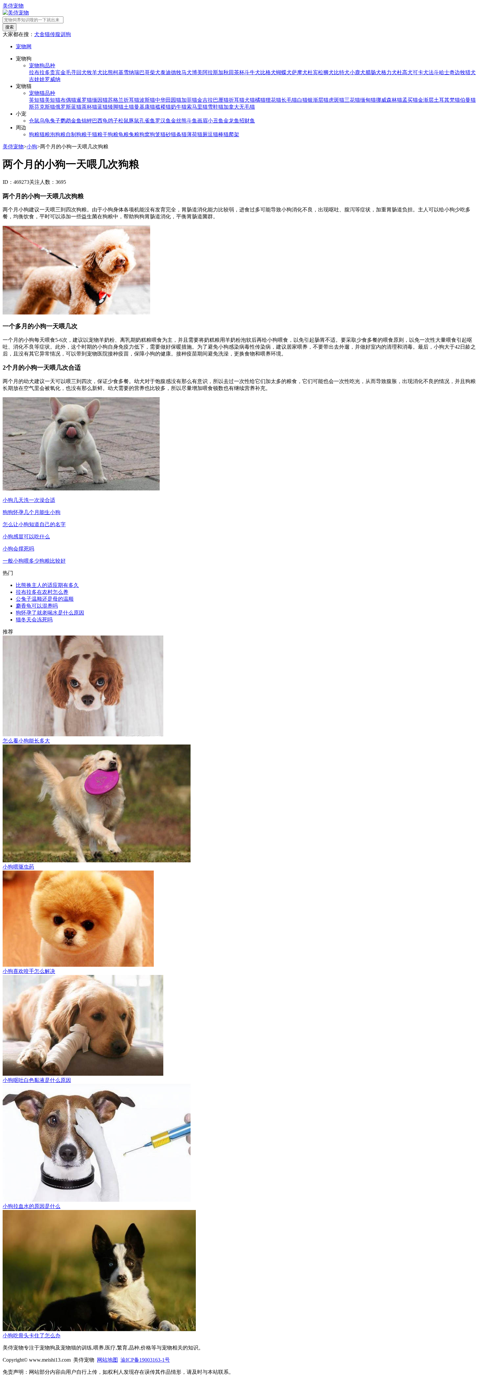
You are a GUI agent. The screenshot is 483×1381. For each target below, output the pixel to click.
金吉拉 (205, 100)
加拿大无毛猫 (239, 107)
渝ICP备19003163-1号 (145, 1360)
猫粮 (44, 134)
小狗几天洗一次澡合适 (29, 500)
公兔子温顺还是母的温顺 (45, 599)
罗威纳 (52, 79)
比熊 (108, 72)
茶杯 (239, 72)
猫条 (176, 134)
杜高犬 (405, 72)
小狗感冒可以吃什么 (26, 536)
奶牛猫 (179, 107)
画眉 (202, 120)
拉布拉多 (39, 72)
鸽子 (113, 120)
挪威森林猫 (389, 100)
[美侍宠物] (16, 12)
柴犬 (155, 72)
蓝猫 (102, 107)
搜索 (9, 27)
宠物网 (24, 46)
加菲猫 (189, 100)
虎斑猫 (336, 100)
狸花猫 (273, 100)
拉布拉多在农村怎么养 (42, 592)
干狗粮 (110, 134)
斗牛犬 (252, 72)
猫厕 (202, 134)
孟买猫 (410, 100)
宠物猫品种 (42, 93)
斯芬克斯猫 (42, 107)
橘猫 (260, 100)
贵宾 (55, 72)
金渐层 (426, 100)
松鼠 (123, 120)
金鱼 (76, 120)
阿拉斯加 (212, 72)
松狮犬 (326, 72)
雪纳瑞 (131, 72)
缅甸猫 (368, 100)
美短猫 (52, 100)
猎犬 (470, 72)
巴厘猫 (221, 100)
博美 (197, 72)
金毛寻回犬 (73, 72)
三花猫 (352, 100)
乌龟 (44, 120)
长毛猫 (289, 100)
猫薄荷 (189, 134)
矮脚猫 (116, 107)
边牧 (460, 72)
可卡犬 (420, 72)
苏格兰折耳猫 (123, 100)
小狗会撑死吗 (18, 548)
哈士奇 (447, 72)
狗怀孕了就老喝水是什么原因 (50, 612)
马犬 (186, 72)
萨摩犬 (300, 72)
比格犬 (268, 72)
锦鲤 (86, 120)
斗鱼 (192, 120)
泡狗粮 (58, 134)
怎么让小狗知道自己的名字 (34, 524)
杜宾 (313, 72)
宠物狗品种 (42, 65)
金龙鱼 (231, 120)
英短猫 (37, 100)
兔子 (55, 120)
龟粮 (123, 134)
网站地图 (107, 1360)
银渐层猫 (318, 100)
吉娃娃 (37, 79)
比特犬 (342, 72)
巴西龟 (100, 120)
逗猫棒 (215, 134)
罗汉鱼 (163, 120)
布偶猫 (68, 100)
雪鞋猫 (215, 107)
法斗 (433, 72)
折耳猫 (236, 100)
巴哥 (144, 72)
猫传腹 (52, 34)
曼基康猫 (144, 107)
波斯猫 (147, 100)
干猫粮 (95, 134)
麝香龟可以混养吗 (37, 606)
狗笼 (155, 134)
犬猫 (249, 100)
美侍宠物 (13, 6)
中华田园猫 (168, 100)
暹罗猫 (84, 100)
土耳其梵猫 (447, 100)
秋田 (228, 72)
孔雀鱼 (147, 120)
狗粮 (34, 134)
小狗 (32, 146)
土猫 (129, 107)
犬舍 (39, 34)
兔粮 (134, 134)
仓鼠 (34, 120)
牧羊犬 (95, 72)
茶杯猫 (89, 107)
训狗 (65, 34)
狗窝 (144, 134)
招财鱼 (247, 120)
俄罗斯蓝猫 (68, 107)
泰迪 (165, 72)
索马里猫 (197, 107)
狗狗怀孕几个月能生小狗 (31, 512)
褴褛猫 (163, 107)
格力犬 (389, 72)
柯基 (118, 72)
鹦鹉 (65, 120)
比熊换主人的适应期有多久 (47, 585)
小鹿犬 (357, 72)
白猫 (302, 100)
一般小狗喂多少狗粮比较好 (34, 561)
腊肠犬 (373, 72)
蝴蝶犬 (284, 72)
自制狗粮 (76, 134)
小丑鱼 (215, 120)
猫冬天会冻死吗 (34, 619)
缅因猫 (100, 100)
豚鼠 (134, 120)
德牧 (176, 72)
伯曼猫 (468, 100)
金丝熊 (179, 120)
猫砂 (165, 134)
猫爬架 (231, 134)
